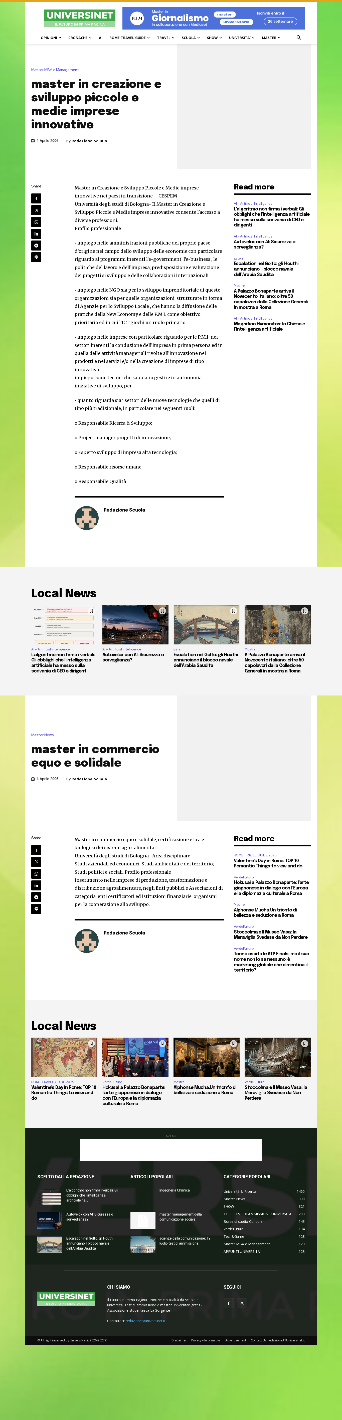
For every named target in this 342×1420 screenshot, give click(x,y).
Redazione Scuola (89, 141)
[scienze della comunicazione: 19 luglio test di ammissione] (142, 1244)
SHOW (212, 37)
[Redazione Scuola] (87, 518)
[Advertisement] (171, 1150)
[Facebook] (36, 198)
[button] (299, 38)
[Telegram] (36, 246)
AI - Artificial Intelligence (253, 203)
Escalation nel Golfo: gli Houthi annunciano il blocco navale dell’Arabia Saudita (266, 269)
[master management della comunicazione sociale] (142, 1220)
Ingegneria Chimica (174, 1190)
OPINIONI (49, 37)
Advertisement (235, 1340)
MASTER (269, 37)
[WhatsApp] (36, 222)
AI (100, 37)
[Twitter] (36, 210)
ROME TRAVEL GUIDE (127, 37)
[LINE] (36, 257)
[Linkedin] (36, 234)
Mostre (239, 286)
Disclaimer (179, 1340)
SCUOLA (189, 37)
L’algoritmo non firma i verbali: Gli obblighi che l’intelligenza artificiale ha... (92, 1195)
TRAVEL (163, 37)
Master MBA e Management (55, 70)
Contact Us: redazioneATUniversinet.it (278, 1340)
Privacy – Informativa (206, 1340)
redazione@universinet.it (145, 1320)
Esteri (238, 258)
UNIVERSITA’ (240, 37)
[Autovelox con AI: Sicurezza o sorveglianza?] (135, 624)
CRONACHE (78, 37)
